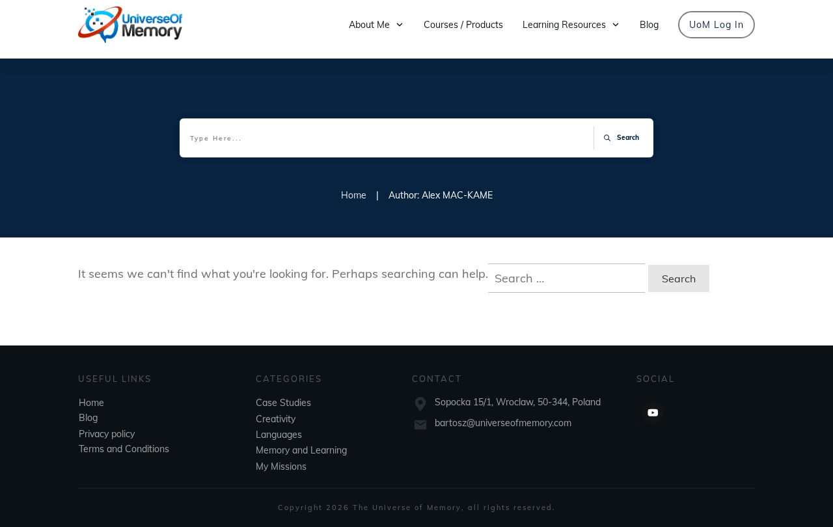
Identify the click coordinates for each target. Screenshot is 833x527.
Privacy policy (107, 434)
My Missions (281, 466)
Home (91, 403)
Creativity (275, 419)
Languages (279, 434)
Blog (88, 418)
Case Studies (283, 403)
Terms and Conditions (124, 449)
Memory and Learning (301, 450)
